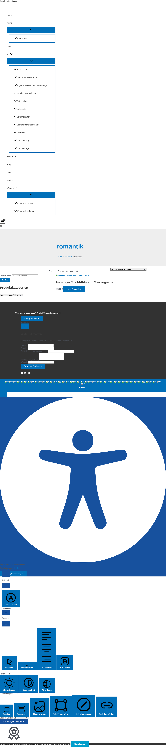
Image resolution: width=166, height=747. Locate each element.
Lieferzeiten (22, 109)
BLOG (9, 172)
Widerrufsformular (25, 203)
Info (8, 54)
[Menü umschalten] (31, 30)
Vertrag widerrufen (31, 319)
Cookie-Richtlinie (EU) (27, 77)
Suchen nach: (6, 276)
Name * (24, 345)
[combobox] (83, 385)
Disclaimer (21, 133)
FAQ (9, 164)
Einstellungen (79, 744)
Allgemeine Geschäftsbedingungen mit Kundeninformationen (31, 89)
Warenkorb (22, 38)
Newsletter (11, 156)
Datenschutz (22, 101)
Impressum (22, 69)
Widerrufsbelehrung (25, 211)
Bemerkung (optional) (30, 359)
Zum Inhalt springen (8, 1)
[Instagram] (29, 373)
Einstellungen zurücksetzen (13, 722)
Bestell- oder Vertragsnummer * (34, 351)
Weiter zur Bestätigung (33, 366)
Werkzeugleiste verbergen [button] (13, 574)
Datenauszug (23, 140)
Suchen (5, 280)
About (9, 46)
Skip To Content (7, 718)
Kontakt (10, 180)
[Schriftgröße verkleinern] (6, 585)
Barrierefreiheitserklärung (28, 125)
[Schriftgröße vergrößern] (6, 574)
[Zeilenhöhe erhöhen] (6, 612)
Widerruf (10, 188)
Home (9, 15)
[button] (14, 23)
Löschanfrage (23, 148)
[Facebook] (22, 373)
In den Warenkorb (74, 289)
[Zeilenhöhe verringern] (6, 623)
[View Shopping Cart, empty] (2, 221)
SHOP (10, 23)
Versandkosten (23, 117)
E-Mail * (24, 348)
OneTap (16, 568)
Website (24, 362)
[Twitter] (25, 373)
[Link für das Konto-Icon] (1, 226)
